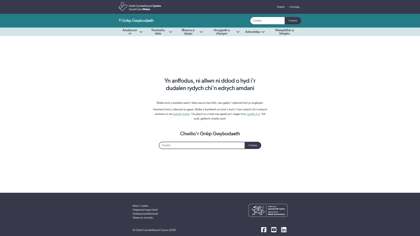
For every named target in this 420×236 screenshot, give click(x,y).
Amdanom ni (130, 32)
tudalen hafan (181, 114)
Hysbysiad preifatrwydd (145, 213)
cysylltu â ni (253, 114)
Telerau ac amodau (143, 217)
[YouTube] (273, 230)
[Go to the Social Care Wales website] (140, 6)
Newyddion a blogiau (284, 32)
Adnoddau (252, 31)
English (281, 7)
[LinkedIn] (283, 230)
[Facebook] (263, 230)
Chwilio (293, 20)
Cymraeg (294, 7)
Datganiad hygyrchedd (145, 209)
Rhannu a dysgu (188, 32)
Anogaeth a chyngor (222, 32)
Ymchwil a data (158, 32)
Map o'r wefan (140, 206)
